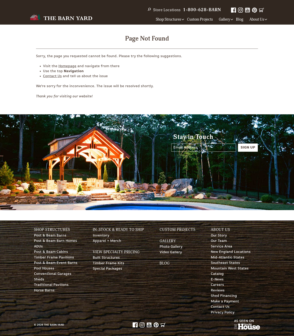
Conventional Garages (52, 274)
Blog (239, 19)
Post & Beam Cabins (51, 252)
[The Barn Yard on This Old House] (247, 328)
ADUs (38, 246)
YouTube (247, 10)
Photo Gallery (171, 246)
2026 (40, 325)
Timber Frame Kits (108, 263)
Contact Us (52, 76)
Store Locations (167, 10)
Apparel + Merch (107, 241)
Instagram (240, 10)
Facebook (233, 10)
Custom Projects (200, 19)
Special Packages (107, 268)
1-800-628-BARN (202, 10)
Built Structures (106, 257)
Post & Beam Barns (50, 235)
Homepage (67, 66)
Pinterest (254, 10)
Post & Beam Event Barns (55, 263)
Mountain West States (230, 268)
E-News (217, 279)
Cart (261, 10)
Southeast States (225, 263)
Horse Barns (44, 290)
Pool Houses (44, 268)
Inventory (101, 235)
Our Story (219, 235)
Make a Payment (225, 301)
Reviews (218, 290)
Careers (217, 285)
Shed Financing (224, 296)
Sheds (39, 279)
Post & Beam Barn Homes (55, 241)
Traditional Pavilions (51, 285)
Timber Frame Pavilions (54, 257)
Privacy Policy (222, 312)
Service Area (221, 246)
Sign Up (248, 147)
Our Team (219, 241)
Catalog (217, 274)
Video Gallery (171, 252)
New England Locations (231, 252)
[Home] (61, 17)
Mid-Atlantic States (227, 257)
